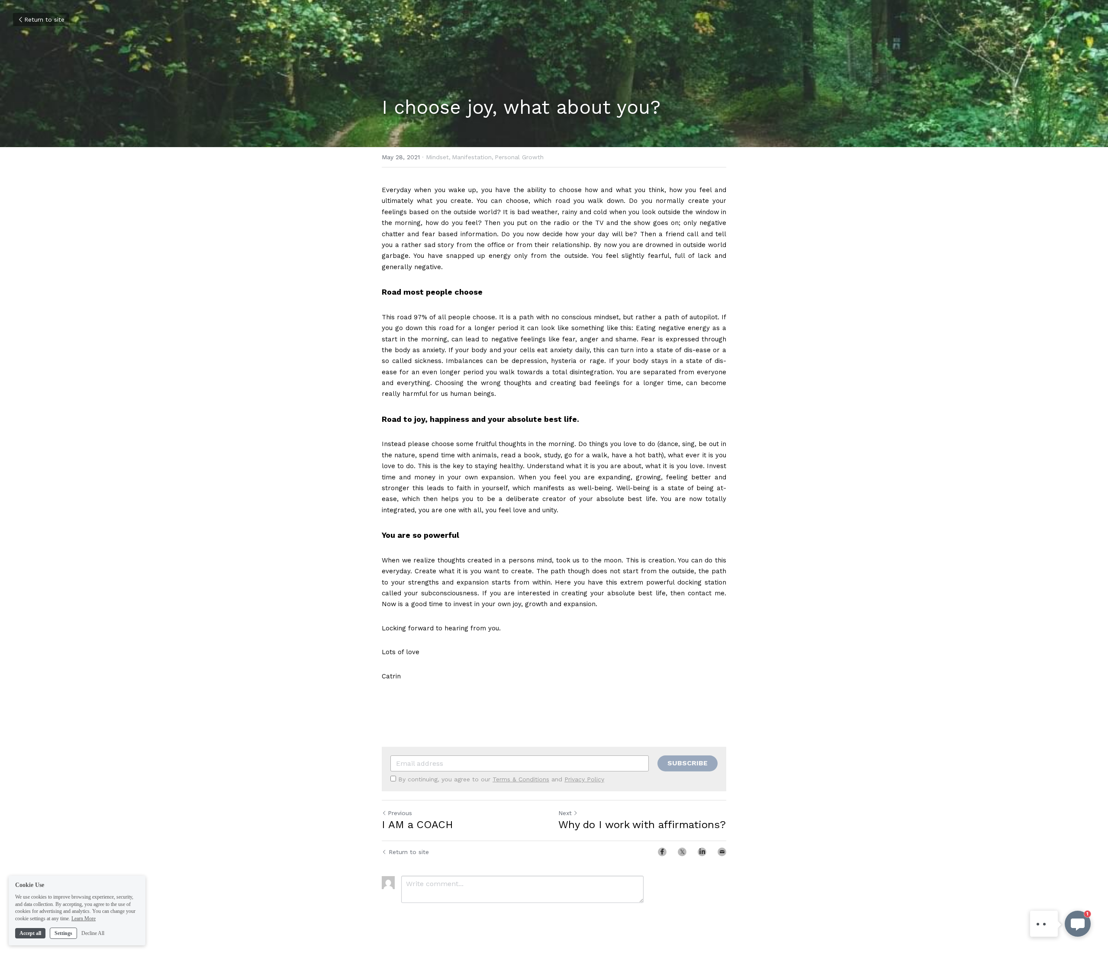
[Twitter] (682, 852)
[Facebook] (662, 852)
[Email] (722, 852)
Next (565, 812)
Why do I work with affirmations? (642, 825)
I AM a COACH (417, 825)
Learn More (83, 918)
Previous (400, 812)
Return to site (44, 19)
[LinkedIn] (702, 852)
